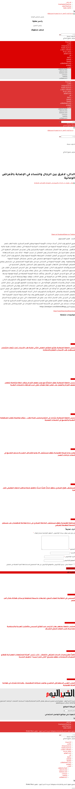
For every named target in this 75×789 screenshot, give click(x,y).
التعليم (68, 65)
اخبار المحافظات (65, 63)
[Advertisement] (37, 157)
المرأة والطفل (62, 69)
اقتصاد (68, 59)
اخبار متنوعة (63, 73)
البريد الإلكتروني (69, 557)
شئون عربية (67, 52)
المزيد (69, 67)
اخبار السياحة (70, 651)
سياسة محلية (66, 46)
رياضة (69, 57)
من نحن (68, 2)
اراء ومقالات (63, 78)
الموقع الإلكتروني (69, 560)
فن (70, 55)
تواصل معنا (67, 8)
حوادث (69, 44)
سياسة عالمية (66, 48)
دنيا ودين (64, 74)
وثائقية (65, 76)
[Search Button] (60, 136)
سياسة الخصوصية (64, 4)
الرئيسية (68, 42)
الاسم (72, 553)
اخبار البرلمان (63, 71)
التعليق (72, 549)
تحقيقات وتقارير (65, 50)
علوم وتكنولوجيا (70, 623)
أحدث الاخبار (71, 594)
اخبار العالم (67, 53)
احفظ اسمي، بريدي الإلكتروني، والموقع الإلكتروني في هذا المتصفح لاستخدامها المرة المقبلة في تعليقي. (39, 564)
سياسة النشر (66, 6)
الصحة (69, 61)
